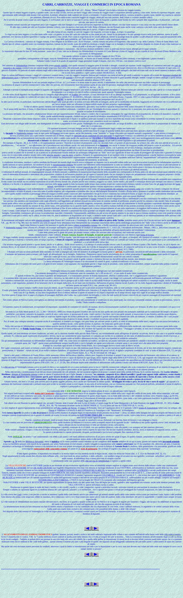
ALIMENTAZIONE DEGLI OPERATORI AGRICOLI (81, 470)
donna (93, 198)
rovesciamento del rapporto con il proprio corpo (120, 189)
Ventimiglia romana (24, 133)
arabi (162, 184)
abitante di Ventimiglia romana (24, 374)
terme (60, 184)
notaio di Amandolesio (148, 408)
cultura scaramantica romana (85, 225)
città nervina (9, 367)
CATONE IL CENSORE (15, 468)
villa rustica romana (172, 534)
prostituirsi (174, 247)
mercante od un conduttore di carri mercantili (93, 136)
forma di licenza (147, 235)
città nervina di (97, 461)
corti (19, 494)
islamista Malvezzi (18, 189)
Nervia (59, 393)
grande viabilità (60, 65)
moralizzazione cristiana (63, 165)
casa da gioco (67, 155)
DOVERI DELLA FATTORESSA (53, 480)
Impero (56, 133)
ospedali (69, 77)
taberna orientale (43, 220)
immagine (61, 10)
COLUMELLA (108, 475)
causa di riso (88, 167)
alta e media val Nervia (66, 408)
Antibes (75, 94)
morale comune (98, 140)
